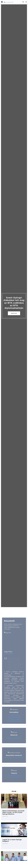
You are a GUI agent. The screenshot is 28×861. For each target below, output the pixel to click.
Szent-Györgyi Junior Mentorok (14, 738)
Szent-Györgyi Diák (14, 714)
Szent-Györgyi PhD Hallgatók (14, 717)
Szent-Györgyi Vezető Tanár (14, 775)
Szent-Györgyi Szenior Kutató (14, 721)
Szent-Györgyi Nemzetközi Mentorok (14, 757)
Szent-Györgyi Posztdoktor (14, 719)
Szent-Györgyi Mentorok (14, 737)
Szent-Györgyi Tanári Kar (14, 777)
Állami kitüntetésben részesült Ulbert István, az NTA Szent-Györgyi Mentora (13, 812)
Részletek (14, 313)
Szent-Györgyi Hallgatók (14, 716)
